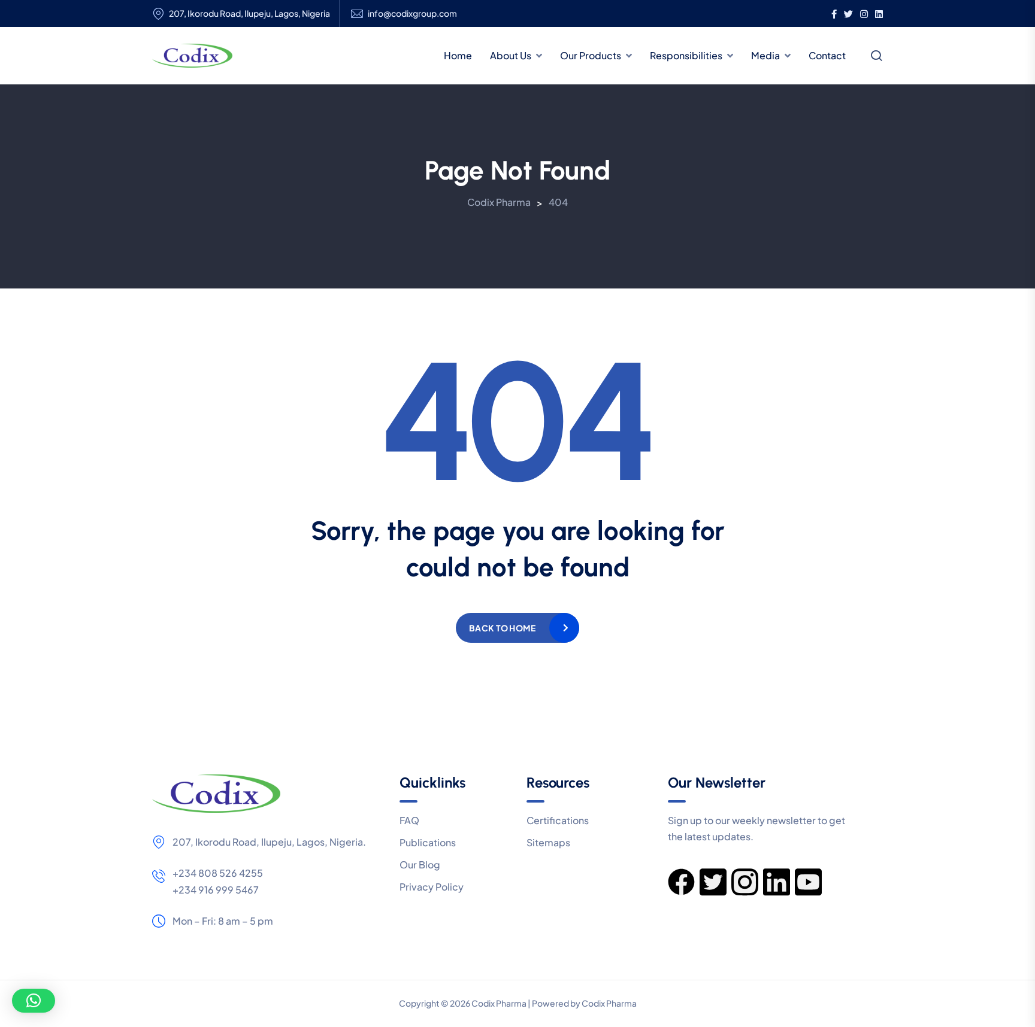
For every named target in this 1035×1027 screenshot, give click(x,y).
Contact (827, 55)
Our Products (590, 55)
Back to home (502, 627)
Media (765, 55)
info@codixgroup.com (412, 13)
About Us (510, 55)
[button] (33, 1001)
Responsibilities (686, 55)
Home (458, 55)
